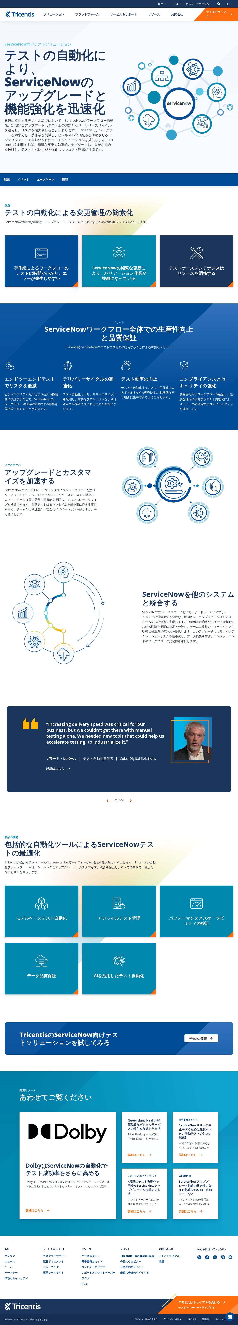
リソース (154, 14)
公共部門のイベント (132, 1267)
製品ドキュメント (53, 1261)
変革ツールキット (53, 1272)
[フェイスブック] (207, 1257)
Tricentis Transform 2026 (137, 1256)
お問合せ (177, 14)
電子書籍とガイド (92, 1261)
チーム (8, 1267)
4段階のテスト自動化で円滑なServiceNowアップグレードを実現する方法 (144, 1188)
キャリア (10, 1256)
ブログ (177, 3)
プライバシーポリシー (173, 1319)
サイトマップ (221, 1319)
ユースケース (45, 179)
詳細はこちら (55, 769)
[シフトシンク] (223, 1257)
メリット (23, 179)
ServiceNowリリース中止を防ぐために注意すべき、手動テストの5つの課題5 (195, 1131)
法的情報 (192, 1319)
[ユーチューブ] (231, 1257)
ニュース (10, 1261)
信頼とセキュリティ (16, 1278)
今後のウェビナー (130, 1261)
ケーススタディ (91, 1256)
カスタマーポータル (197, 3)
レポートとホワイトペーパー (98, 1272)
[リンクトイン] (215, 1257)
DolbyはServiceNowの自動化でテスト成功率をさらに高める (67, 1169)
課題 (7, 179)
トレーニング (51, 1267)
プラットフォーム (87, 14)
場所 (161, 1261)
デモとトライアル (169, 1256)
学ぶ (84, 1283)
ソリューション (53, 14)
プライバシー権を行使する (145, 1319)
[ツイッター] (199, 1257)
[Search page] (219, 3)
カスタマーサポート (55, 1256)
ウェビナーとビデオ (93, 1267)
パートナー (11, 1272)
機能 (65, 179)
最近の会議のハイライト (134, 1272)
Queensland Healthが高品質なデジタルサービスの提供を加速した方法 (144, 1124)
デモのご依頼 (198, 1038)
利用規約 (206, 1319)
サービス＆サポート (123, 14)
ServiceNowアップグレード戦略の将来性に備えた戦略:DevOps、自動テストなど (195, 1188)
